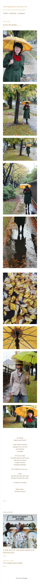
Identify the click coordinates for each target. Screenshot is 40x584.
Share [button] (4, 501)
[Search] (36, 3)
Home (5, 13)
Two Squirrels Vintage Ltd (15, 7)
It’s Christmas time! (13, 563)
